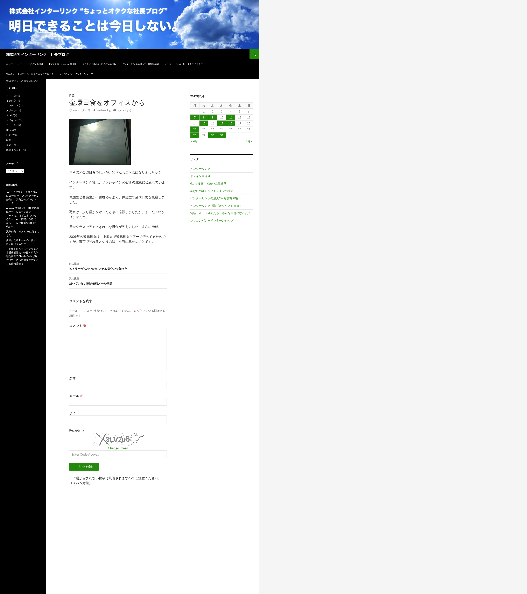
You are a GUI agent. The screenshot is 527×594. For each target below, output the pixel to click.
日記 (71, 95)
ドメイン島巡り (35, 64)
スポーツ (11, 110)
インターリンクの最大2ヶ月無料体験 (140, 64)
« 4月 (194, 141)
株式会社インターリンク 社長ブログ (37, 54)
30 (212, 135)
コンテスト (12, 105)
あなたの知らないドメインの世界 (99, 64)
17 (221, 123)
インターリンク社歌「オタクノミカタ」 (184, 64)
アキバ (10, 95)
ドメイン (11, 120)
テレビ (10, 115)
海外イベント (13, 149)
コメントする (124, 110)
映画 (8, 140)
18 (230, 123)
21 (194, 129)
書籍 (8, 144)
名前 (74, 378)
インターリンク (14, 64)
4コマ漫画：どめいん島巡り (63, 64)
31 (221, 135)
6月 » (249, 141)
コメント (77, 325)
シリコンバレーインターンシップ (76, 74)
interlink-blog (103, 110)
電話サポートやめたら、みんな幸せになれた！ (30, 74)
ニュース (11, 125)
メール (76, 396)
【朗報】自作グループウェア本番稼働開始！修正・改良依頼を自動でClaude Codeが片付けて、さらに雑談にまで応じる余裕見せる (22, 256)
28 (194, 135)
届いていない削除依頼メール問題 (90, 281)
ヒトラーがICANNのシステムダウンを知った (98, 266)
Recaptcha (76, 430)
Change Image (118, 448)
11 (230, 117)
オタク (10, 100)
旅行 (8, 130)
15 (203, 123)
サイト (74, 413)
